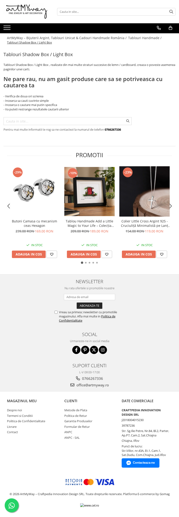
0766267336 (92, 378)
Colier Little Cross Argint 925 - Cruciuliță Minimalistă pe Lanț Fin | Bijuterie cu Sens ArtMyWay (144, 223)
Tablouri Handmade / (145, 38)
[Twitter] (94, 350)
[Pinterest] (85, 350)
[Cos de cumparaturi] (170, 28)
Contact (12, 432)
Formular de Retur (77, 427)
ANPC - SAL (72, 437)
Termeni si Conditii (20, 416)
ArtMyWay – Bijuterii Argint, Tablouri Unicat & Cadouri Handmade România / (67, 38)
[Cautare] (171, 12)
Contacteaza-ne (144, 462)
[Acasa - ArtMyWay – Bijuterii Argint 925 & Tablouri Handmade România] (26, 11)
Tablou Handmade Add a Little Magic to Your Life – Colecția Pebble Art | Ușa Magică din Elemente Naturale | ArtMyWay (89, 223)
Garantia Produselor (78, 421)
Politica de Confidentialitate (26, 421)
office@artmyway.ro (92, 385)
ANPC (68, 432)
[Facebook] (76, 350)
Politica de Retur (75, 416)
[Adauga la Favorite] (51, 254)
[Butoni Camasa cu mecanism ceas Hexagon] (34, 191)
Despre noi (14, 410)
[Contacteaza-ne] (159, 28)
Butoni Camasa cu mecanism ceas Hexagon (34, 223)
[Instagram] (103, 350)
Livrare (12, 427)
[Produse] (7, 29)
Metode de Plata (75, 410)
